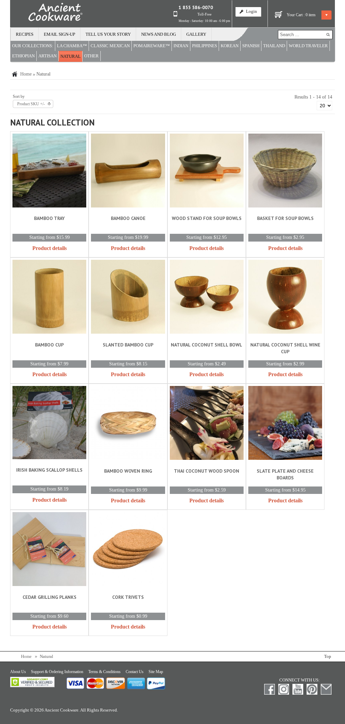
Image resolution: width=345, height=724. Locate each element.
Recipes (24, 34)
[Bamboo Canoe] (128, 172)
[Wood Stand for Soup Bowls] (207, 172)
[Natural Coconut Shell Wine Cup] (285, 298)
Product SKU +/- (31, 104)
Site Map (156, 671)
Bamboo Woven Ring (128, 471)
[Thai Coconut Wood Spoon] (207, 424)
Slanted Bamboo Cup (128, 345)
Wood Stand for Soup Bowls (207, 218)
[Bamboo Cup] (49, 298)
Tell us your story (108, 34)
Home (26, 74)
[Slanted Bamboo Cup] (128, 298)
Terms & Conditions (104, 671)
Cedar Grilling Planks (49, 597)
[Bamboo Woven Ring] (128, 424)
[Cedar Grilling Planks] (49, 550)
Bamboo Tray (49, 218)
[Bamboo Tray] (49, 172)
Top (327, 656)
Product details (49, 248)
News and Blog (158, 34)
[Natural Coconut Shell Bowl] (207, 298)
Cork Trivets (128, 597)
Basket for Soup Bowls (285, 218)
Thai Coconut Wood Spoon (206, 471)
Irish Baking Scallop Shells (49, 470)
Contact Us (135, 671)
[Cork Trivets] (128, 550)
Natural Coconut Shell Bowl (206, 345)
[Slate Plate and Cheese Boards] (285, 424)
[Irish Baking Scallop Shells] (49, 424)
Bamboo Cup (49, 345)
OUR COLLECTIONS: (32, 46)
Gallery (196, 34)
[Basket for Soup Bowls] (285, 172)
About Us (18, 671)
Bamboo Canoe (128, 218)
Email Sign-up (59, 34)
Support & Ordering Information (57, 671)
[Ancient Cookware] (46, 13)
